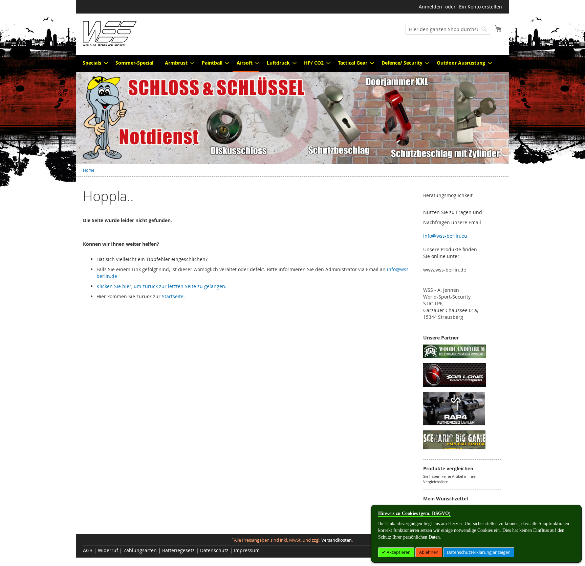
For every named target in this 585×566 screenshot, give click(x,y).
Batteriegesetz (178, 550)
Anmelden (430, 6)
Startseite (172, 296)
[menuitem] (93, 63)
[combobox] (448, 29)
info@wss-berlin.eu (445, 236)
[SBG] (454, 447)
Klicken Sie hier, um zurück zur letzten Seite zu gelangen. (161, 286)
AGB (87, 550)
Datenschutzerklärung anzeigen (479, 552)
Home (88, 170)
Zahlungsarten (140, 550)
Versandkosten (336, 540)
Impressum (247, 550)
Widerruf (108, 550)
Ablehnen (428, 552)
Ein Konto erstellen (480, 6)
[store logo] (109, 33)
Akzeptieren (398, 552)
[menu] (292, 63)
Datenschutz (214, 550)
